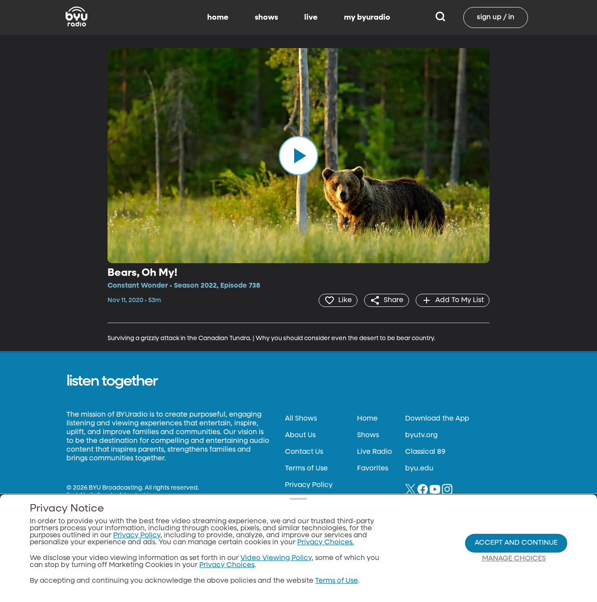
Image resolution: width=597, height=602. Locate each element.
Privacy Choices (226, 565)
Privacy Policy (309, 485)
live (311, 17)
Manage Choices (514, 558)
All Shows (301, 418)
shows (266, 17)
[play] (298, 155)
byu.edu (419, 468)
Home (367, 418)
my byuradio (367, 17)
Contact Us (304, 452)
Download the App (437, 418)
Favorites (372, 468)
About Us (300, 435)
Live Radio (374, 452)
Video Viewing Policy (276, 558)
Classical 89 (425, 452)
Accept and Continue (516, 542)
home (218, 17)
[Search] (440, 17)
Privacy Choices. (325, 542)
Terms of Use (306, 468)
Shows (368, 435)
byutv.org (421, 435)
